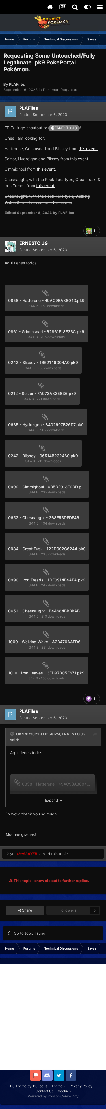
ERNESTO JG (73, 734)
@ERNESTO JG (64, 128)
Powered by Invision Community (53, 1096)
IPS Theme (18, 1086)
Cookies (64, 1091)
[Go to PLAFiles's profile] (10, 111)
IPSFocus (39, 1086)
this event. (88, 148)
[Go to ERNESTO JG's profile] (10, 246)
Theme (57, 1086)
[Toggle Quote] (12, 734)
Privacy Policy (81, 1086)
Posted (43, 114)
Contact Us (44, 1091)
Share (26, 910)
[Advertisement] (53, 1017)
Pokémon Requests (60, 89)
